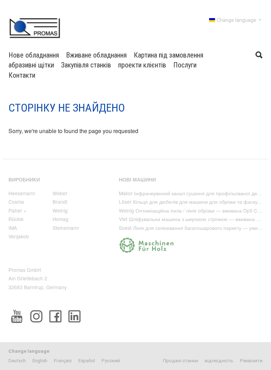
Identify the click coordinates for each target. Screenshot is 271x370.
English (39, 360)
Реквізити (251, 360)
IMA (12, 227)
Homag (60, 218)
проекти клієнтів (142, 65)
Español (86, 360)
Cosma (16, 201)
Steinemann (66, 227)
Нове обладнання (33, 55)
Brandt (60, 201)
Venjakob (18, 236)
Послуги (185, 65)
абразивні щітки (31, 65)
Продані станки (180, 360)
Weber (60, 193)
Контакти (21, 75)
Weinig (60, 210)
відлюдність (219, 360)
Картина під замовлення (168, 55)
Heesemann (21, 193)
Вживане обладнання (96, 55)
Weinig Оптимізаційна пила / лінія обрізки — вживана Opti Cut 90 (194, 210)
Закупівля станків (86, 65)
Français (63, 360)
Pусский (111, 360)
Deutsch (17, 360)
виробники (24, 179)
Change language (236, 20)
